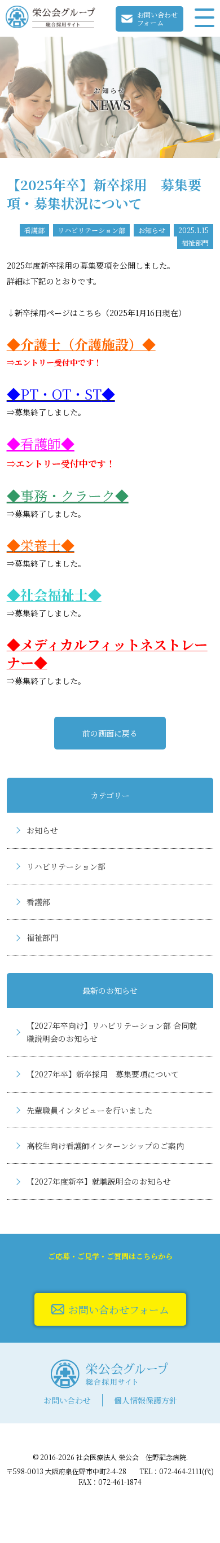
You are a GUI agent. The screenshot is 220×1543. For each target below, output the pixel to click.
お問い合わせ (67, 1400)
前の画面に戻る (110, 733)
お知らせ (42, 830)
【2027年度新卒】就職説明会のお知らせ (99, 1181)
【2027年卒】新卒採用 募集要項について (103, 1074)
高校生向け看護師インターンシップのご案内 (105, 1145)
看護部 (38, 902)
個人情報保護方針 (145, 1400)
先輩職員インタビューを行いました (89, 1110)
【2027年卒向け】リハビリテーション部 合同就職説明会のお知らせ (112, 1032)
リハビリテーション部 (66, 866)
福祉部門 (42, 937)
